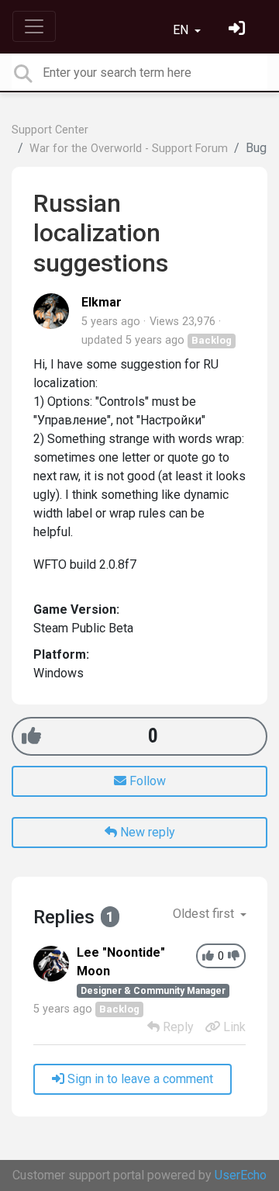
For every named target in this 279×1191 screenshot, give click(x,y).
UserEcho (241, 1175)
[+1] (31, 736)
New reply (146, 832)
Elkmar (101, 302)
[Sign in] (238, 30)
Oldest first (205, 913)
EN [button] (182, 30)
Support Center (50, 130)
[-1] (233, 956)
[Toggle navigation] (34, 26)
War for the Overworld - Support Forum (128, 148)
